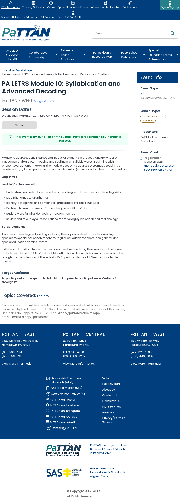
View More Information (17, 364)
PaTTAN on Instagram (64, 411)
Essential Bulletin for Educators (19, 17)
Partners (108, 412)
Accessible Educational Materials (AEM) (67, 380)
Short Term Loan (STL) (66, 388)
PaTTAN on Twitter (62, 400)
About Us (108, 390)
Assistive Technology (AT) (68, 394)
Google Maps (43, 101)
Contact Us (110, 395)
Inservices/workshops (17, 70)
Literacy (43, 296)
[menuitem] (13, 54)
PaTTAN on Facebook (64, 405)
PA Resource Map (51, 17)
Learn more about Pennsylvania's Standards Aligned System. (107, 472)
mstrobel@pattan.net (159, 166)
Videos (106, 378)
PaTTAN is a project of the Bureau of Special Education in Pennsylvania (109, 449)
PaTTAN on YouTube (63, 417)
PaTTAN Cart (111, 384)
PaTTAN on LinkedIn (62, 422)
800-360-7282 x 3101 (158, 170)
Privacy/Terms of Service (114, 420)
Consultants (110, 401)
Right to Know (111, 407)
